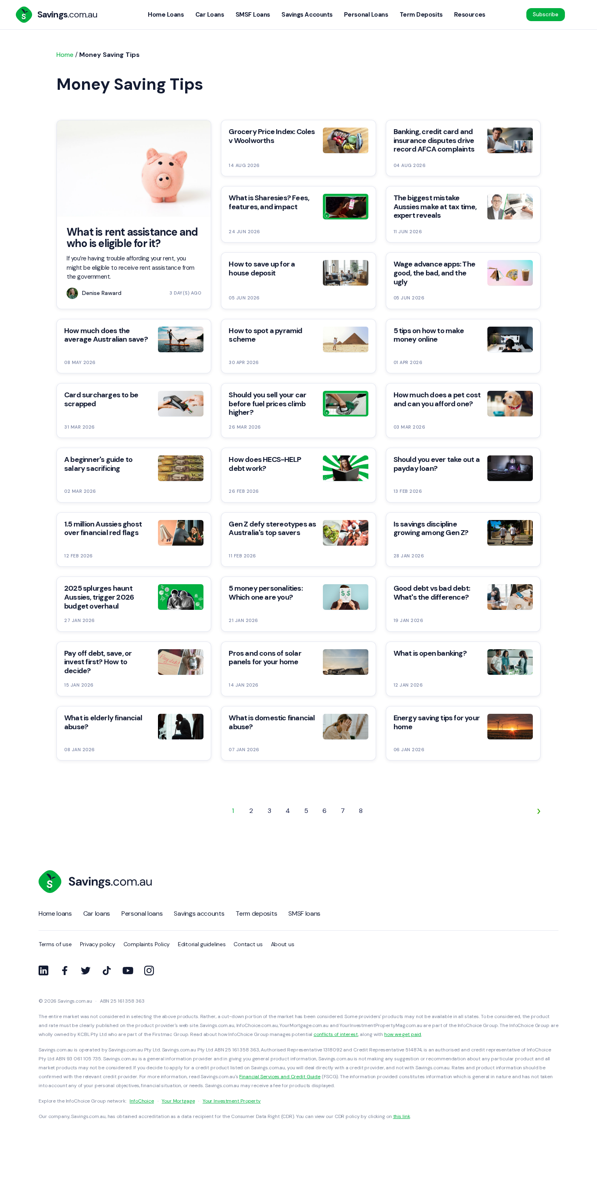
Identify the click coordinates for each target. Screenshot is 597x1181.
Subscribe (545, 14)
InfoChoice (142, 1101)
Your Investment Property (232, 1101)
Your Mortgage (178, 1101)
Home (65, 54)
